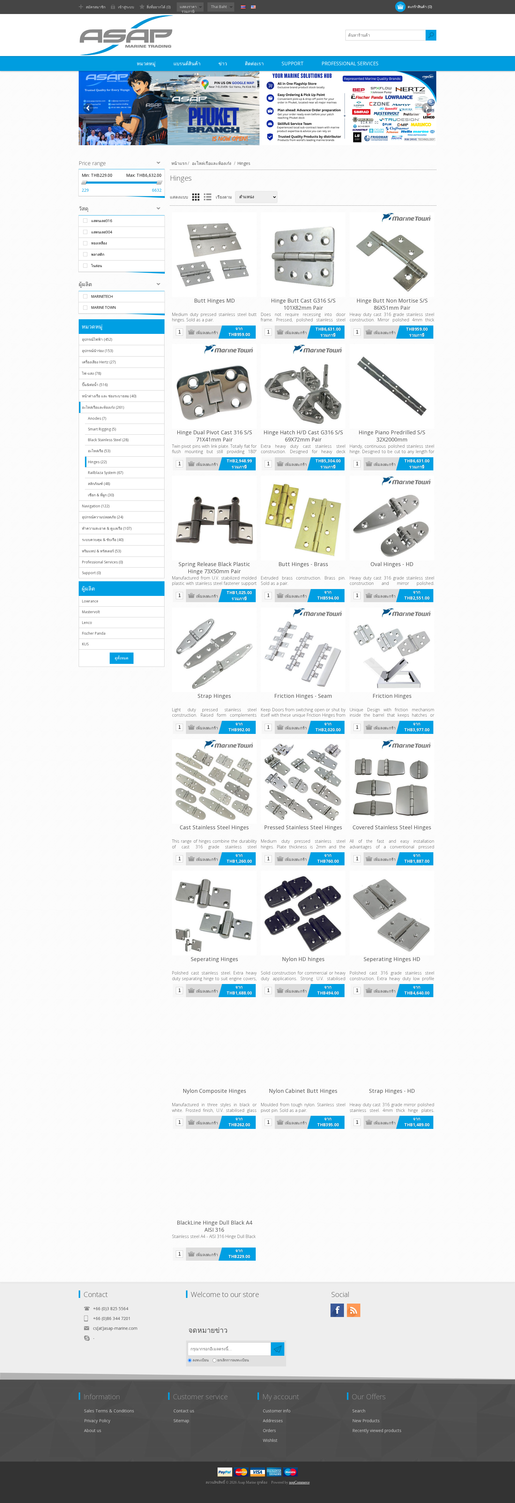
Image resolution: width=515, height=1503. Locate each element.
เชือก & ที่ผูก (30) (101, 495)
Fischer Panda (94, 633)
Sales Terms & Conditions (109, 1411)
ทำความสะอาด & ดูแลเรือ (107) (106, 528)
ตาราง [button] (195, 197)
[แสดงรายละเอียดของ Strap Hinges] (214, 650)
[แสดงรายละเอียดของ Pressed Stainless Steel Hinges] (303, 781)
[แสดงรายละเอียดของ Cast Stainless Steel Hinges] (214, 781)
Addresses (273, 1420)
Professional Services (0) (102, 562)
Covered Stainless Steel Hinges (392, 827)
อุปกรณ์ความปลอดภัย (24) (102, 517)
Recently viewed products (376, 1430)
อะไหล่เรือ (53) (99, 450)
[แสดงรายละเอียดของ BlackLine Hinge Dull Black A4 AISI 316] (214, 1176)
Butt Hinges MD (214, 300)
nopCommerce (299, 1482)
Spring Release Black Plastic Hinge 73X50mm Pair (214, 567)
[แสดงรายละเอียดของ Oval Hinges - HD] (392, 518)
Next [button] (427, 108)
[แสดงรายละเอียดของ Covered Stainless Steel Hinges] (392, 781)
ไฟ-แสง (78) (91, 373)
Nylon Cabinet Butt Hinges (303, 1090)
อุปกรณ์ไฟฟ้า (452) (97, 339)
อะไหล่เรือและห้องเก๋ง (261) (103, 407)
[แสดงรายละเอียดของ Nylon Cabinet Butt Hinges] (303, 1044)
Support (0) (91, 572)
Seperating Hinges (214, 959)
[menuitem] (126, 1411)
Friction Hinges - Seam (303, 695)
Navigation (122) (95, 506)
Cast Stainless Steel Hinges (214, 827)
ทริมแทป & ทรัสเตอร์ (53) (101, 551)
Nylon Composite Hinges (214, 1090)
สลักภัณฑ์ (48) (99, 483)
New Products (366, 1420)
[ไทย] (243, 7)
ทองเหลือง (99, 243)
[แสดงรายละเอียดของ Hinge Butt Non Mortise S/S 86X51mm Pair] (392, 254)
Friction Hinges (392, 695)
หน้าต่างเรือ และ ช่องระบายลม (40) (109, 396)
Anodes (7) (97, 418)
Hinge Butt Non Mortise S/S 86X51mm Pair (392, 304)
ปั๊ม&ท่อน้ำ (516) (95, 384)
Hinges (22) (97, 461)
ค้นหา (431, 35)
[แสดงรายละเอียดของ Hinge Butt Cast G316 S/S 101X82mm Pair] (303, 254)
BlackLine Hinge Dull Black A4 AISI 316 (214, 1226)
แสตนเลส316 (101, 220)
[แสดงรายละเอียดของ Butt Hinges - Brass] (303, 518)
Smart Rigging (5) (102, 429)
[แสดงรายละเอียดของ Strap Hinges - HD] (392, 1044)
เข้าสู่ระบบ (126, 7)
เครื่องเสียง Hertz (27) (99, 362)
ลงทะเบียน (201, 1360)
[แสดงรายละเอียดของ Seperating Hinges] (214, 913)
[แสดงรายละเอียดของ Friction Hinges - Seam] (303, 650)
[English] (253, 7)
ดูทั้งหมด (121, 658)
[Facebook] (337, 1310)
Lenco (87, 622)
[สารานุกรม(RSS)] (353, 1310)
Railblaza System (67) (105, 472)
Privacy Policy (97, 1420)
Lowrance (90, 601)
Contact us (183, 1411)
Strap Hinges (214, 695)
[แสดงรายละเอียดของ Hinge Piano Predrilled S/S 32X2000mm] (392, 386)
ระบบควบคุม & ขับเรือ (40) (102, 539)
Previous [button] (88, 108)
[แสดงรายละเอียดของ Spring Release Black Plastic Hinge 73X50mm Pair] (214, 518)
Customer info (277, 1411)
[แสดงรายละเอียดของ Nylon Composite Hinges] (214, 1044)
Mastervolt (91, 611)
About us (92, 1430)
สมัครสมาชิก (96, 7)
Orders (269, 1430)
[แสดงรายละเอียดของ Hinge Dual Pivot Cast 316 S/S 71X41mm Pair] (214, 386)
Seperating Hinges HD (392, 959)
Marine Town (103, 307)
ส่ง (277, 1349)
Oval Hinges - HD (391, 564)
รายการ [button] (207, 197)
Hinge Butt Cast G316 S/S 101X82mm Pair (303, 304)
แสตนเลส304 (101, 232)
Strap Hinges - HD (392, 1090)
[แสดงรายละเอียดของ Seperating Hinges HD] (392, 913)
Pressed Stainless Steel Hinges (303, 827)
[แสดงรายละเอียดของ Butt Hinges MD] (214, 254)
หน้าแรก (179, 163)
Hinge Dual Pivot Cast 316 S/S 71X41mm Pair (214, 436)
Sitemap (181, 1420)
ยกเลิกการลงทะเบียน (233, 1360)
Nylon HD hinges (303, 959)
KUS (85, 644)
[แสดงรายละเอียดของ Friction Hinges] (392, 650)
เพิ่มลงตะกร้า (207, 333)
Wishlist (270, 1440)
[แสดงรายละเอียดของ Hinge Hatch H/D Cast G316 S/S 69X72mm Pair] (303, 386)
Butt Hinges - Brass (303, 564)
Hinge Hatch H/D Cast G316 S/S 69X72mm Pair (303, 436)
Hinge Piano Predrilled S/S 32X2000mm (392, 436)
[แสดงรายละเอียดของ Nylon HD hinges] (303, 913)
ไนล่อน (96, 265)
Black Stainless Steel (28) (108, 439)
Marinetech (102, 296)
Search (358, 1411)
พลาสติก (97, 254)
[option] (257, 108)
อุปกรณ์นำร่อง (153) (97, 350)
